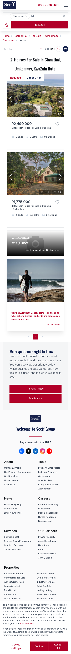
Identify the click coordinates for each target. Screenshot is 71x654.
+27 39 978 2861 (48, 4)
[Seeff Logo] (9, 5)
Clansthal (8, 40)
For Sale (36, 35)
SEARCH (40, 24)
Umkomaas (52, 35)
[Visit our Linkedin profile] (35, 451)
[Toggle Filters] (6, 24)
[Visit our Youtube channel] (49, 451)
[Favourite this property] (57, 124)
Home (6, 35)
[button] (26, 16)
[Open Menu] (65, 5)
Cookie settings (16, 646)
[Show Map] (65, 49)
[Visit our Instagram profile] (42, 451)
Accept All (58, 646)
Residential (20, 35)
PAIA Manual (35, 398)
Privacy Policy (36, 388)
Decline (39, 646)
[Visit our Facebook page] (21, 451)
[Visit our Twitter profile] (28, 451)
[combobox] (49, 16)
